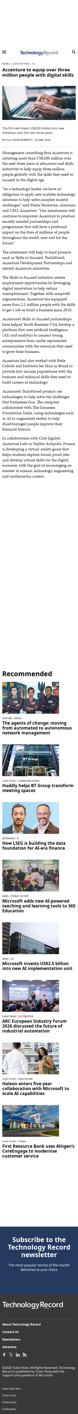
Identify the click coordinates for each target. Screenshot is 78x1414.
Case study (9, 780)
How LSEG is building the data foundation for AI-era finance (34, 846)
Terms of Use (9, 1395)
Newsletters (11, 1339)
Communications (29, 780)
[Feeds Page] (25, 1354)
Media (18, 718)
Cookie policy (9, 1409)
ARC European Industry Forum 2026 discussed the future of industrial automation (34, 1026)
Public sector (19, 896)
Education (21, 63)
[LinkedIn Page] (18, 1354)
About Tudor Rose (11, 1388)
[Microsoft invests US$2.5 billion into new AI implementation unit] (30, 938)
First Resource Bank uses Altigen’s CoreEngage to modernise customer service (38, 1151)
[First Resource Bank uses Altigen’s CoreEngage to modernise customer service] (30, 1121)
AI (33, 63)
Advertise (9, 1347)
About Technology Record (21, 1324)
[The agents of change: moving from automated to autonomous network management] (30, 697)
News (6, 63)
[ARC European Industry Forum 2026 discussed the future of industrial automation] (30, 995)
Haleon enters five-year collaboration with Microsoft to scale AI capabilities (35, 1088)
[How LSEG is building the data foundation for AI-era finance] (30, 818)
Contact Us (10, 1332)
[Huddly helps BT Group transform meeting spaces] (30, 760)
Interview (8, 838)
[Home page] (39, 53)
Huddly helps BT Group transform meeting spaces (37, 788)
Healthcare (25, 1079)
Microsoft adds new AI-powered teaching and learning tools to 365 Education (39, 906)
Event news (9, 1016)
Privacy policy (9, 1402)
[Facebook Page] (4, 1354)
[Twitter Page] (11, 1354)
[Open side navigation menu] (4, 52)
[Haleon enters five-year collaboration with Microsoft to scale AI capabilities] (30, 1058)
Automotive (26, 1016)
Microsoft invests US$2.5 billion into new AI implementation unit (37, 966)
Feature (7, 718)
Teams (22, 1141)
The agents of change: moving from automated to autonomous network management (37, 728)
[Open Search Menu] (74, 52)
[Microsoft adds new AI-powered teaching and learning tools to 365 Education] (30, 875)
